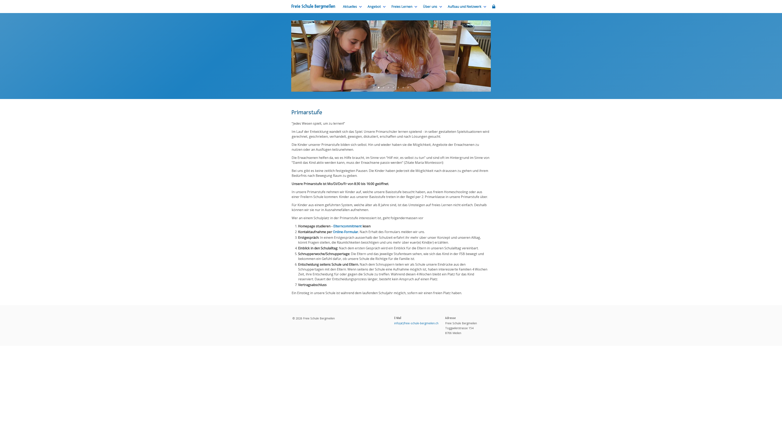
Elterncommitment (347, 226)
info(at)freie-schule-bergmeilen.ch (416, 323)
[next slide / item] (488, 56)
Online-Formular (345, 232)
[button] (374, 87)
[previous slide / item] (294, 56)
